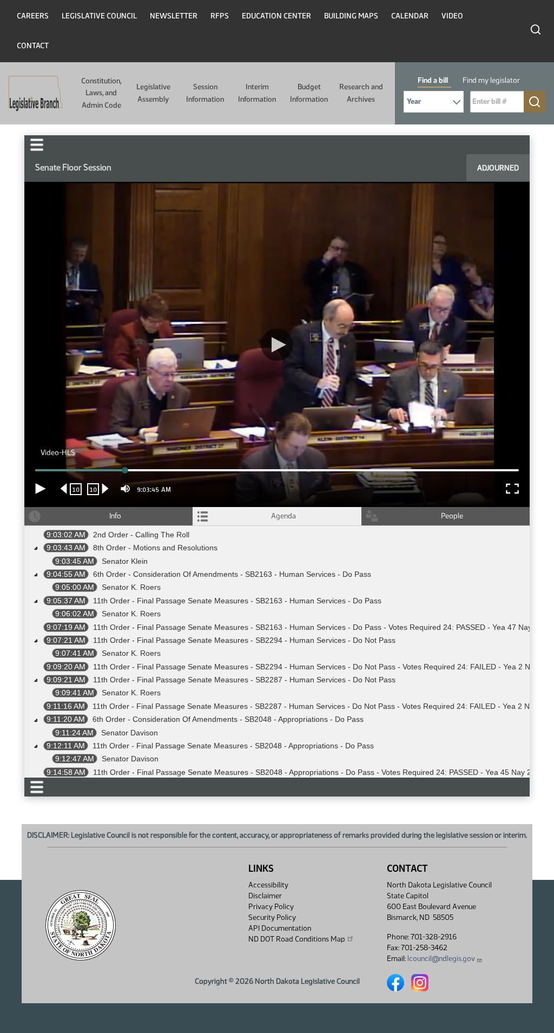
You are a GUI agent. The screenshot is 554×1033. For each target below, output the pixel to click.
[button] (277, 516)
